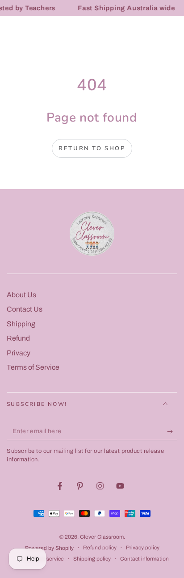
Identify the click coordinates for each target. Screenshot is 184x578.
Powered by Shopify (49, 548)
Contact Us (24, 309)
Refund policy (100, 547)
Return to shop (92, 148)
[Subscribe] (172, 431)
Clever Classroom (102, 537)
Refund (18, 338)
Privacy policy (142, 547)
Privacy (18, 353)
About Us (21, 295)
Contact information (144, 559)
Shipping (21, 324)
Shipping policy (92, 559)
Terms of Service (33, 367)
